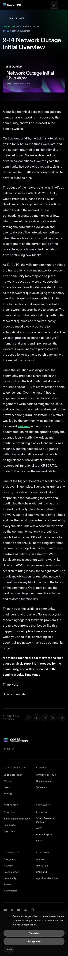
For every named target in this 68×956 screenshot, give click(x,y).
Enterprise (9, 812)
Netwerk (8, 865)
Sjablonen (41, 787)
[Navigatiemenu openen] (62, 5)
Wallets (7, 781)
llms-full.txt (42, 865)
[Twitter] (12, 910)
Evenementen (11, 871)
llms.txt (40, 859)
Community (9, 878)
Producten (42, 812)
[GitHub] (32, 910)
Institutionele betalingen (16, 818)
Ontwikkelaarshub (46, 774)
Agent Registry (44, 834)
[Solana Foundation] (34, 740)
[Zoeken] (54, 5)
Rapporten (9, 831)
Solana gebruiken (12, 774)
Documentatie (44, 781)
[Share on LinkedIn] (44, 717)
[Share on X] (28, 717)
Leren (6, 787)
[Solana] (12, 5)
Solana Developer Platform (45, 820)
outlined (24, 426)
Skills (39, 840)
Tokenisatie (9, 824)
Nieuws (7, 884)
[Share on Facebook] (36, 717)
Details (9, 949)
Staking (7, 793)
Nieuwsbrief (10, 890)
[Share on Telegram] (53, 717)
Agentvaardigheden (47, 878)
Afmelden (34, 933)
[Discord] (18, 910)
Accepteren (34, 941)
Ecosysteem (10, 859)
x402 (39, 828)
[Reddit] (25, 910)
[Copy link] (61, 717)
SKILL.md (41, 871)
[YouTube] (5, 910)
